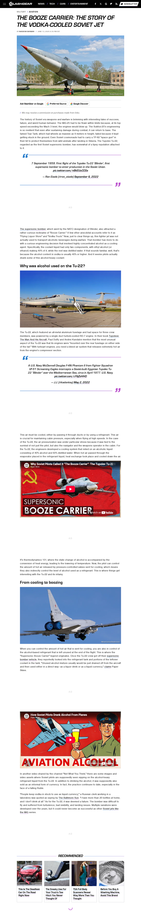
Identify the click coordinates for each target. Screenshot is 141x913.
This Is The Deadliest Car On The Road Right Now (29, 892)
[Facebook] (95, 4)
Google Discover (80, 104)
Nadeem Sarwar (26, 31)
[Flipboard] (111, 4)
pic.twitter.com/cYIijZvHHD (70, 376)
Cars (63, 4)
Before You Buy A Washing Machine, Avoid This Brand (110, 892)
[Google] (106, 4)
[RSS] (117, 4)
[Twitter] (101, 4)
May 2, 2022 (82, 382)
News (41, 4)
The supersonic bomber (33, 228)
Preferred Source (58, 104)
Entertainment (79, 4)
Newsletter (131, 4)
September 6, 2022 (86, 176)
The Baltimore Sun (69, 797)
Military (21, 12)
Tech (52, 4)
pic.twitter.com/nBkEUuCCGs (70, 170)
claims (107, 666)
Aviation (33, 12)
